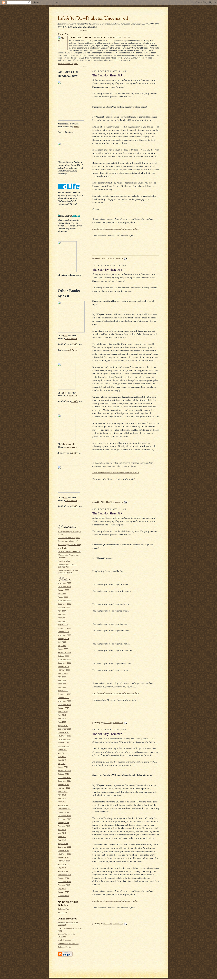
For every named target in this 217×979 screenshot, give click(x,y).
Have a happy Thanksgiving (69, 545)
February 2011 (64, 746)
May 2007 (62, 614)
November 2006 (64, 600)
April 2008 (62, 642)
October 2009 (63, 698)
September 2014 (64, 875)
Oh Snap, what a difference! (69, 551)
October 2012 (63, 812)
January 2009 (63, 666)
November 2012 (64, 816)
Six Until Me (62, 912)
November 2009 (64, 701)
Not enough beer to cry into (69, 538)
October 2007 (63, 632)
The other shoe (64, 561)
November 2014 (64, 882)
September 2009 (64, 694)
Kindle (74, 344)
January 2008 (63, 639)
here (74, 132)
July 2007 (62, 621)
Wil (79, 37)
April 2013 (62, 829)
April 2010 (62, 715)
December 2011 (64, 781)
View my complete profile (68, 64)
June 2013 (62, 837)
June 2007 (62, 618)
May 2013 (62, 833)
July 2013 (62, 840)
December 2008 (64, 663)
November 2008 (64, 659)
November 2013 (64, 854)
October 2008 (63, 656)
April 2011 (62, 753)
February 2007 (64, 607)
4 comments (118, 258)
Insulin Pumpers (64, 940)
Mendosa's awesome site (68, 944)
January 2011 (63, 743)
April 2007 (62, 611)
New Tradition (63, 548)
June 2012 (62, 802)
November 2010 (64, 736)
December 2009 (64, 705)
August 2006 (63, 597)
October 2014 (63, 878)
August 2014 (63, 871)
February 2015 (64, 885)
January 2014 (63, 857)
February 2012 (64, 788)
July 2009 (62, 687)
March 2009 (62, 673)
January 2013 (63, 823)
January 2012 (63, 785)
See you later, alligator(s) (68, 541)
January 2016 (63, 892)
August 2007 (63, 625)
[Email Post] (125, 258)
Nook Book (71, 349)
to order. (69, 444)
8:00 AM (107, 258)
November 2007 (64, 635)
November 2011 (64, 778)
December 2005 (64, 586)
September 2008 (64, 652)
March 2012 (62, 791)
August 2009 (63, 691)
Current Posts (63, 896)
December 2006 (64, 604)
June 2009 (62, 684)
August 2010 (63, 725)
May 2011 (62, 757)
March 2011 (62, 750)
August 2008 (63, 649)
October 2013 (63, 850)
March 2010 (62, 711)
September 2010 (64, 729)
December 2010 (64, 739)
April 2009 (62, 677)
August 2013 (63, 844)
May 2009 (62, 680)
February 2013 (64, 826)
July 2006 (62, 593)
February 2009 (64, 670)
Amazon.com (71, 338)
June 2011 (62, 760)
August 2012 (63, 805)
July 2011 (61, 764)
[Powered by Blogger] (65, 956)
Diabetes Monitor (65, 947)
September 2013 (64, 847)
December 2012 (64, 819)
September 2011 (64, 770)
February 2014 (64, 861)
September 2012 (64, 809)
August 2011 (63, 767)
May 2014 (62, 868)
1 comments (118, 502)
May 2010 (62, 718)
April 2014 (62, 864)
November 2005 (64, 583)
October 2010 (63, 732)
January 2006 (63, 590)
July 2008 (62, 645)
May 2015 (62, 889)
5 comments (118, 723)
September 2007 (64, 628)
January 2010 (63, 708)
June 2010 (62, 722)
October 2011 (63, 774)
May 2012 (62, 798)
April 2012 (62, 795)
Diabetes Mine (63, 909)
